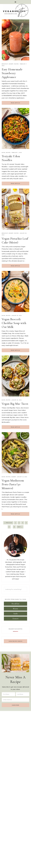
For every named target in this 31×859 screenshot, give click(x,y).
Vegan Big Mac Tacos (15, 403)
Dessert (11, 63)
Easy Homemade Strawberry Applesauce (12, 73)
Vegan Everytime (15, 10)
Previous (8, 522)
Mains (3, 152)
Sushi (15, 613)
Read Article (15, 102)
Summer (13, 476)
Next (20, 526)
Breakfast (5, 63)
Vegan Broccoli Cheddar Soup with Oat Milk (14, 323)
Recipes (16, 63)
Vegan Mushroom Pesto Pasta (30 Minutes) (13, 484)
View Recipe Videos (15, 641)
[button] (15, 2)
